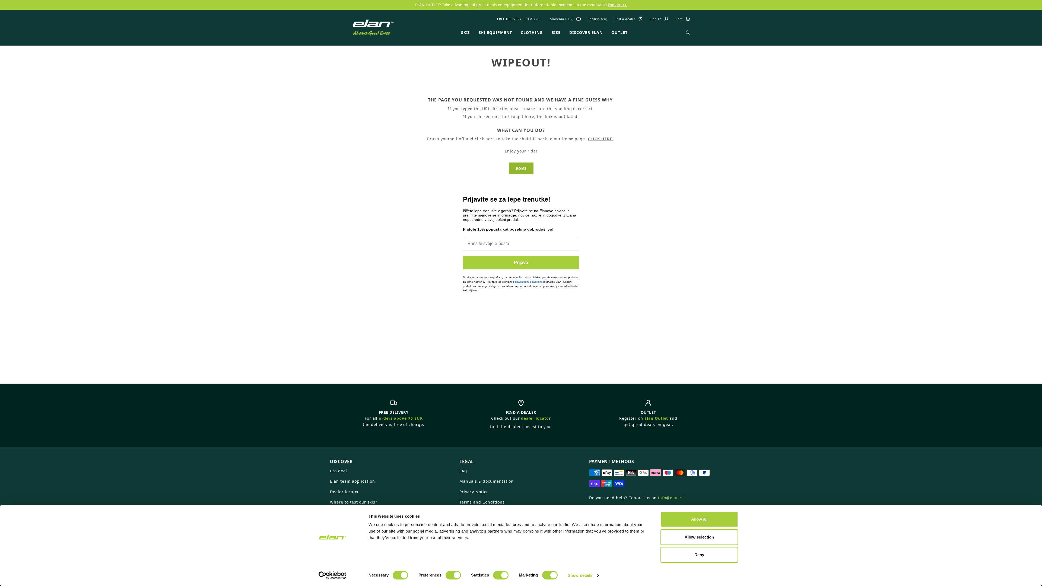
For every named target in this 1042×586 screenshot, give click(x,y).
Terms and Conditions (481, 502)
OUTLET (619, 32)
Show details (580, 575)
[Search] (687, 32)
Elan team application (352, 481)
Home (521, 168)
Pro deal (338, 470)
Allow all (699, 519)
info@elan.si (671, 497)
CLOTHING (532, 32)
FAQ (463, 470)
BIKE (556, 32)
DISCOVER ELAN (585, 32)
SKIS (465, 32)
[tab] (391, 459)
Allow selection (699, 537)
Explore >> (617, 4)
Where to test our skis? (353, 502)
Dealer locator (344, 491)
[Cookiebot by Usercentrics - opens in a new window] (332, 575)
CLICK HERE (601, 138)
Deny (699, 554)
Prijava (521, 262)
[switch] (453, 575)
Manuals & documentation (486, 481)
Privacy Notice (473, 491)
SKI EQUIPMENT (495, 32)
